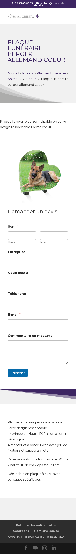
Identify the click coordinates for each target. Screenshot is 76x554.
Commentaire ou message (30, 335)
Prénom (13, 242)
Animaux (14, 79)
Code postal (18, 273)
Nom (43, 242)
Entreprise (16, 252)
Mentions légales (46, 531)
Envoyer (18, 373)
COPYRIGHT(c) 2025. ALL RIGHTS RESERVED (36, 536)
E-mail (14, 315)
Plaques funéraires (51, 73)
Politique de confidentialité (36, 525)
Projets (27, 73)
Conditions (21, 531)
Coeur (31, 79)
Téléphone (17, 294)
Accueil (13, 73)
